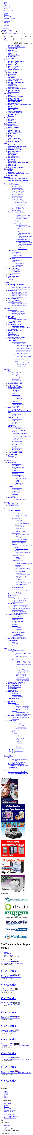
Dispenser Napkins (13, 66)
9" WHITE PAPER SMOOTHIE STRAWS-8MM (15, 1059)
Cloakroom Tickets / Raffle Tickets (18, 173)
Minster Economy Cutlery (18, 192)
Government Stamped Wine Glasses (20, 319)
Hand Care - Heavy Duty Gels (19, 600)
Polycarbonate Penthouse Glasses (24, 351)
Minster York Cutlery (17, 197)
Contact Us (7, 21)
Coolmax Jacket (19, 743)
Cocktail (10, 120)
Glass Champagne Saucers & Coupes (21, 327)
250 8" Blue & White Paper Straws (10, 1004)
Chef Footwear (19, 740)
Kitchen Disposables (14, 101)
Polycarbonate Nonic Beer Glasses (24, 348)
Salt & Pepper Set (20, 263)
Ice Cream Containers (17, 403)
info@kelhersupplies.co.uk (12, 33)
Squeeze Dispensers (16, 266)
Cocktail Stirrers (16, 491)
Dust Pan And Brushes (17, 618)
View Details (8, 970)
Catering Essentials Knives (22, 723)
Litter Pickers (15, 622)
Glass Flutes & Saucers (15, 79)
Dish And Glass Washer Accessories (20, 717)
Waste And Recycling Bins (18, 637)
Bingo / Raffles (8, 169)
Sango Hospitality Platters (25, 236)
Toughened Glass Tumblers (18, 313)
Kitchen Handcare (20, 526)
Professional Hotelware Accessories (24, 221)
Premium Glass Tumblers (18, 314)
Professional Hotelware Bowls (23, 217)
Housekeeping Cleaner (17, 578)
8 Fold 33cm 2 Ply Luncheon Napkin (21, 289)
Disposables (7, 93)
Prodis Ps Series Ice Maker (22, 712)
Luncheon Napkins (14, 63)
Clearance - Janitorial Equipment (18, 180)
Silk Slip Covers (16, 273)
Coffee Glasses (12, 85)
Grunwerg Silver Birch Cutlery (19, 202)
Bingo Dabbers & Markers (16, 172)
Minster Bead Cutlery (17, 188)
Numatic (18, 634)
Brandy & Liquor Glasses (15, 82)
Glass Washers (15, 719)
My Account (7, 4)
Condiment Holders (16, 492)
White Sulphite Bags (17, 382)
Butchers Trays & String (15, 96)
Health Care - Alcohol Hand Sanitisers (21, 608)
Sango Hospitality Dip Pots (25, 242)
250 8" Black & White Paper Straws (11, 977)
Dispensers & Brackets (15, 132)
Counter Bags (15, 375)
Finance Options (8, 1111)
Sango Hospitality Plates (21, 225)
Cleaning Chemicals (14, 130)
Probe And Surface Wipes (18, 404)
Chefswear (14, 733)
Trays (13, 496)
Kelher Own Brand (9, 124)
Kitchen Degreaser (20, 520)
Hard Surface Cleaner (21, 576)
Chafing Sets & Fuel (14, 55)
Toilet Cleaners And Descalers (23, 552)
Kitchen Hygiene (16, 518)
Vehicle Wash (19, 592)
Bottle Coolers (15, 704)
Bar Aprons (18, 735)
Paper (5, 143)
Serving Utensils (16, 730)
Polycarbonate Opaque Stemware (23, 350)
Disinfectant (18, 558)
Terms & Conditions (9, 18)
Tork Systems (15, 659)
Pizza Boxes (15, 446)
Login (6, 8)
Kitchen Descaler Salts (21, 521)
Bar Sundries (12, 119)
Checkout (7, 7)
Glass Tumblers (12, 72)
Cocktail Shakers (16, 489)
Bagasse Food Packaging (18, 428)
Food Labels (15, 401)
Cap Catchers (15, 470)
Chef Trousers (19, 741)
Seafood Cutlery (16, 210)
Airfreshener (18, 579)
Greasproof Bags (16, 379)
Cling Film (14, 393)
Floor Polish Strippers (21, 571)
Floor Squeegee (16, 619)
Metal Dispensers (16, 693)
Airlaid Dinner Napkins (15, 69)
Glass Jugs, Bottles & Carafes (17, 88)
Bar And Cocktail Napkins (16, 61)
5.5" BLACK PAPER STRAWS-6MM (12, 963)
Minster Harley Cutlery (17, 199)
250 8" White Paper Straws (8, 1031)
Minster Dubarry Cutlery (18, 189)
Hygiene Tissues (13, 153)
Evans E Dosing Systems (21, 537)
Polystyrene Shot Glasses (22, 364)
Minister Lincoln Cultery (18, 186)
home (5, 1091)
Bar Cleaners (19, 513)
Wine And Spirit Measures (18, 475)
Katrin (13, 651)
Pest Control (12, 165)
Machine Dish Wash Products (19, 541)
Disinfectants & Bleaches (18, 555)
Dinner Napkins (13, 64)
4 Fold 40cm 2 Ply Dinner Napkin (20, 292)
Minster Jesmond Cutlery (18, 194)
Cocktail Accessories (17, 488)
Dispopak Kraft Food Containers (20, 433)
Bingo (10, 170)
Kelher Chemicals (13, 125)
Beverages (11, 116)
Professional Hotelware (17, 213)
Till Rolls (11, 58)
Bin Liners (18, 627)
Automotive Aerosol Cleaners (23, 590)
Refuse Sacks (19, 629)
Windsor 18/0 (19, 205)
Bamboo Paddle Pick (17, 419)
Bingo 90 (14, 760)
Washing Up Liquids (20, 531)
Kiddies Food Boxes (17, 441)
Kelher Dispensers (13, 127)
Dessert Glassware (13, 87)
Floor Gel (18, 566)
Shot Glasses (12, 84)
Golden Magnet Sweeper (18, 621)
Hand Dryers (12, 133)
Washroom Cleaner (20, 553)
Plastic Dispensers (16, 695)
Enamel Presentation (17, 255)
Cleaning (6, 128)
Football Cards (12, 175)
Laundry (14, 586)
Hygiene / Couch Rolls (14, 151)
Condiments (11, 50)
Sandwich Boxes (16, 449)
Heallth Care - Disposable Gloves (20, 606)
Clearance (7, 177)
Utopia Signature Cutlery (18, 201)
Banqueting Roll (16, 269)
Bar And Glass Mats (16, 464)
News (5, 1096)
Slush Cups (11, 109)
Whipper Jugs (19, 398)
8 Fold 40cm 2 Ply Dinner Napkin (20, 294)
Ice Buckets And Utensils (18, 472)
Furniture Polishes (20, 581)
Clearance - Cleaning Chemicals (17, 178)
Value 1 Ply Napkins (14, 68)
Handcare (11, 135)
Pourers (17, 481)
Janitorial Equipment (14, 138)
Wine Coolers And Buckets (18, 484)
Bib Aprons (18, 736)
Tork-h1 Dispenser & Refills (22, 679)
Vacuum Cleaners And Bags (18, 632)
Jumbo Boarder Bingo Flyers (19, 762)
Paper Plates (15, 415)
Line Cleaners (19, 517)
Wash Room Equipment (17, 635)
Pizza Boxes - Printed (17, 448)
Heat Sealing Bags (16, 380)
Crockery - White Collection (16, 47)
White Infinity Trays (17, 451)
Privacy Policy (8, 16)
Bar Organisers (15, 465)
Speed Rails (15, 473)
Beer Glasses (12, 74)
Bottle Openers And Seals (18, 467)
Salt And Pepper (16, 261)
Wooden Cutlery (13, 114)
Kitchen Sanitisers (20, 528)
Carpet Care (18, 561)
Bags (9, 95)
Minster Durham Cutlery (18, 191)
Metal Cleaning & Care (17, 587)
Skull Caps (18, 746)
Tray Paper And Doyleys (15, 112)
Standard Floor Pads (17, 630)
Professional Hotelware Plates (23, 215)
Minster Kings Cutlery (17, 196)
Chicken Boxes (15, 432)
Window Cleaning (13, 141)
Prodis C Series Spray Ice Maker (23, 714)
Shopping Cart (8, 5)
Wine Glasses (12, 76)
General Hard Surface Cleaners (23, 574)
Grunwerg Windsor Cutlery (18, 204)
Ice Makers (14, 711)
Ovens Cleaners (19, 529)
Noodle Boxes (15, 444)
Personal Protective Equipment (17, 140)
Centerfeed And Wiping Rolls (17, 146)
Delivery (6, 15)
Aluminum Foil (15, 390)
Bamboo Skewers (16, 420)
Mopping (14, 624)
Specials (6, 25)
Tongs (13, 732)
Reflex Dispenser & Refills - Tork (23, 663)
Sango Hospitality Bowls (22, 237)
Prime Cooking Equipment (16, 167)
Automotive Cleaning (17, 589)
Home (6, 2)
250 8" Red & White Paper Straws (10, 1018)
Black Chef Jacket (20, 738)
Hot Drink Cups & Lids (15, 100)
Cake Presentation (16, 252)
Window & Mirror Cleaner (22, 584)
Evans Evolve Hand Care (22, 539)
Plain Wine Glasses (16, 321)
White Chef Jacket (20, 748)
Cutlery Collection (13, 45)
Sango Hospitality (16, 223)
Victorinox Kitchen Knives (22, 728)
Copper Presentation (17, 253)
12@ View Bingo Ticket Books (19, 759)
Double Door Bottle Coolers (22, 707)
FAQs (6, 1097)
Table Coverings (13, 51)
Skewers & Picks (13, 108)
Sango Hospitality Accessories (23, 241)
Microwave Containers (17, 443)
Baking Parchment (16, 391)
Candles (10, 53)
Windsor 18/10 (19, 207)
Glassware (7, 71)
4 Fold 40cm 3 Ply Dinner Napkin (20, 295)
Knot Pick (14, 422)
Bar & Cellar (15, 512)
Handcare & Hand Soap (17, 602)
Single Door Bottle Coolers (22, 706)
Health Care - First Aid (17, 610)
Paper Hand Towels (14, 157)
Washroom (14, 544)
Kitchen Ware (12, 164)
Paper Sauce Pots (13, 103)
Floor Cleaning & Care (17, 560)
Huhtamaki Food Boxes (17, 438)
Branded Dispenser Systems (16, 145)
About (6, 13)
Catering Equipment (9, 159)
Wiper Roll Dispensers (17, 696)
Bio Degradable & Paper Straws (19, 499)
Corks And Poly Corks (21, 478)
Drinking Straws (13, 122)
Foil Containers (16, 435)
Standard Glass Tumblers (18, 311)
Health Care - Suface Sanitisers (19, 613)
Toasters (14, 752)
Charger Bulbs (19, 396)
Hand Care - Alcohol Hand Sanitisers (20, 598)
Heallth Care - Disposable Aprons (20, 605)
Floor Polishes (19, 573)
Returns (6, 22)
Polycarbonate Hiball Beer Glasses (24, 345)
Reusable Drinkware (20, 366)
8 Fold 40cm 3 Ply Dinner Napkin (20, 297)
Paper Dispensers (13, 156)
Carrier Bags (15, 374)
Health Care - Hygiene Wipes (19, 611)
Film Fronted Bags (16, 377)
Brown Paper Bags (16, 372)
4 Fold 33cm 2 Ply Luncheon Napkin (21, 287)
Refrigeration (12, 161)
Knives (13, 722)
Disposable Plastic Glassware (19, 342)
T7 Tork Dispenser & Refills (22, 677)
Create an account (9, 10)
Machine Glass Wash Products (19, 542)
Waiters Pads (12, 56)
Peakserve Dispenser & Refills (23, 661)
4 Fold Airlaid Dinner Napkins (19, 303)
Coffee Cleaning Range (21, 515)
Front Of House (8, 183)
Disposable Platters (16, 414)
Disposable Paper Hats (17, 399)
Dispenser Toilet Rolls (14, 148)
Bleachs (17, 557)
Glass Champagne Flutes (18, 326)
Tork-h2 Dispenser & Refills (22, 680)
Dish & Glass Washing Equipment (18, 162)
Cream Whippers (16, 395)
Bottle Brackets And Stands (22, 476)
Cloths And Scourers (17, 616)
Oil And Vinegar (16, 260)
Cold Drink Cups (13, 98)
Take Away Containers (15, 111)
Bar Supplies (7, 117)
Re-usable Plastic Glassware (19, 343)
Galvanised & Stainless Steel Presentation (22, 257)
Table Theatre (12, 48)
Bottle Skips (15, 468)
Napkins (6, 60)
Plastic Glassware (13, 92)
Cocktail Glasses (13, 80)
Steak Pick (14, 423)
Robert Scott (15, 643)
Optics (17, 480)
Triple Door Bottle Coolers (22, 709)
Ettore (13, 642)
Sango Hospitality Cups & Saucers (24, 239)
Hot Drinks (14, 457)
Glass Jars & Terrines (14, 90)
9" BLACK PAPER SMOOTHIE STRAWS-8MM (15, 1045)
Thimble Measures (20, 483)
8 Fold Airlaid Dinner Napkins (19, 305)
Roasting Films (15, 406)
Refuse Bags (15, 626)
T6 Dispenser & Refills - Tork (23, 675)
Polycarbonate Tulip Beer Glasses (24, 363)
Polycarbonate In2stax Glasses (23, 346)
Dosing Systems (16, 533)
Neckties (18, 744)
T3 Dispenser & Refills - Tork (23, 674)
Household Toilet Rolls (15, 149)
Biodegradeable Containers (18, 430)
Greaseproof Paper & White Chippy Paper (22, 436)
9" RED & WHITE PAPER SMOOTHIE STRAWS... (16, 1073)
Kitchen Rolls (12, 154)
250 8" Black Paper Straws (8, 990)
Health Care (11, 137)
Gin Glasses (11, 77)
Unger (13, 645)
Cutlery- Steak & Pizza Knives (19, 209)
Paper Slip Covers (16, 271)
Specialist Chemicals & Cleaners (23, 582)
